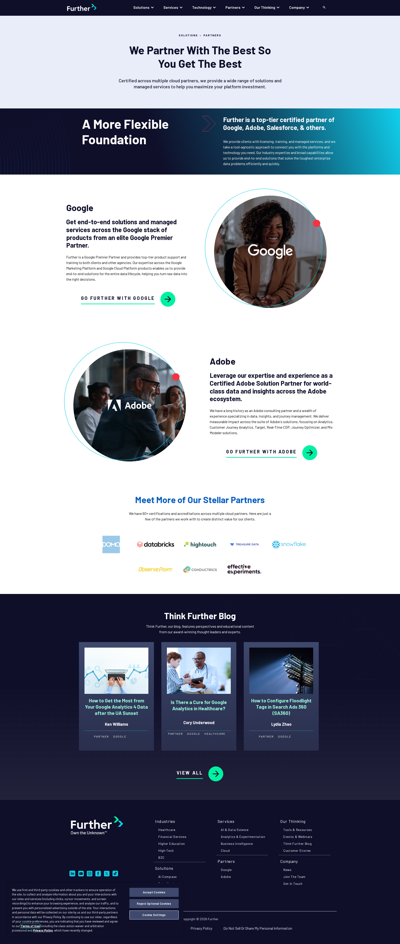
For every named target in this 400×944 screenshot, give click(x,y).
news (287, 870)
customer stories (297, 850)
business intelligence (237, 844)
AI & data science (235, 830)
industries (165, 821)
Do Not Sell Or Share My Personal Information (257, 928)
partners (226, 861)
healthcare (166, 830)
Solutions (188, 35)
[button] (144, 7)
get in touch (292, 884)
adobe (226, 877)
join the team (294, 877)
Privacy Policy (201, 928)
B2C (161, 857)
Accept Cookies (154, 892)
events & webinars (297, 837)
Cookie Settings (154, 915)
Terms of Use (30, 926)
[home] (86, 7)
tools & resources (297, 830)
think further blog (297, 844)
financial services (172, 837)
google (226, 870)
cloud (225, 850)
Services (226, 821)
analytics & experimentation (243, 837)
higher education (171, 844)
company (289, 861)
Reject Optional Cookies (154, 903)
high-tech (166, 850)
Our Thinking (293, 821)
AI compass (167, 877)
